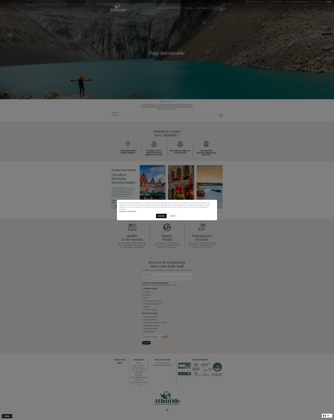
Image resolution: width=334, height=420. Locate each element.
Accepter (161, 216)
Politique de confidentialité (127, 211)
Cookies (7, 416)
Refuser (173, 216)
